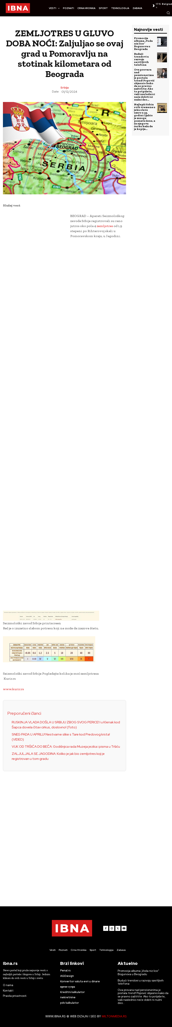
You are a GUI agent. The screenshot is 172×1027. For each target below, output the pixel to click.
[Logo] (18, 8)
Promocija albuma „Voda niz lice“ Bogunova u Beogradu (143, 44)
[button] (168, 12)
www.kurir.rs (13, 689)
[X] (117, 928)
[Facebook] (105, 928)
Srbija (64, 87)
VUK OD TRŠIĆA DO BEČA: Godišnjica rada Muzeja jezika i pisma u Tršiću (66, 746)
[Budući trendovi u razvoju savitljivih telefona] (162, 57)
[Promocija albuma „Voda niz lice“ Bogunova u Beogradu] (162, 42)
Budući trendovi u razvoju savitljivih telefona (141, 59)
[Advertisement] (34, 278)
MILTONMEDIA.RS (114, 1016)
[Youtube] (123, 928)
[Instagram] (111, 928)
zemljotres (105, 226)
